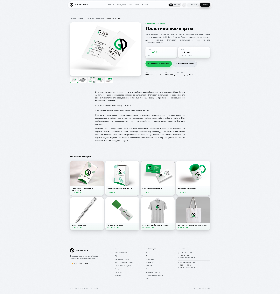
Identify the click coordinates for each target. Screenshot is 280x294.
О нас (148, 253)
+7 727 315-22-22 (185, 255)
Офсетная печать (121, 256)
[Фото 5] (109, 80)
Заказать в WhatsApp (160, 64)
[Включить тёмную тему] (184, 5)
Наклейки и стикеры (122, 259)
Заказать (204, 5)
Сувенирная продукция (95, 19)
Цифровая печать (121, 253)
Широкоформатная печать (124, 262)
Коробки (118, 275)
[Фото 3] (91, 80)
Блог (148, 256)
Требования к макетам (154, 275)
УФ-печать (118, 272)
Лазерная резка (120, 269)
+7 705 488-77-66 (185, 265)
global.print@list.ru (187, 267)
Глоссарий (150, 259)
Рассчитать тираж (186, 64)
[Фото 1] (74, 80)
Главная (73, 19)
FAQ (147, 278)
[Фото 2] (83, 80)
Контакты (149, 262)
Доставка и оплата (153, 272)
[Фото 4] (100, 80)
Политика (149, 269)
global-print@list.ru (187, 258)
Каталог (81, 19)
